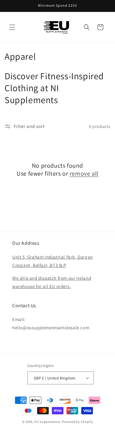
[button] (12, 27)
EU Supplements (47, 422)
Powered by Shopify (77, 422)
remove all (84, 173)
